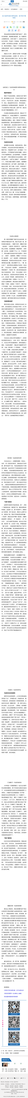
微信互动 (17, 1078)
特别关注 (7, 9)
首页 (2, 9)
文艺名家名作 (14, 9)
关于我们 (11, 1081)
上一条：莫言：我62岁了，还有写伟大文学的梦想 (13, 1050)
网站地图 (25, 1)
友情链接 (13, 1084)
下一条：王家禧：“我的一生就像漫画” (10, 1053)
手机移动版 (11, 1078)
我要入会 (24, 1078)
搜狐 (24, 21)
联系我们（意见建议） (5, 1084)
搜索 (12, 1)
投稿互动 (4, 1078)
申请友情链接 (18, 1084)
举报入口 (23, 1084)
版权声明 (16, 1081)
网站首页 (3, 1081)
